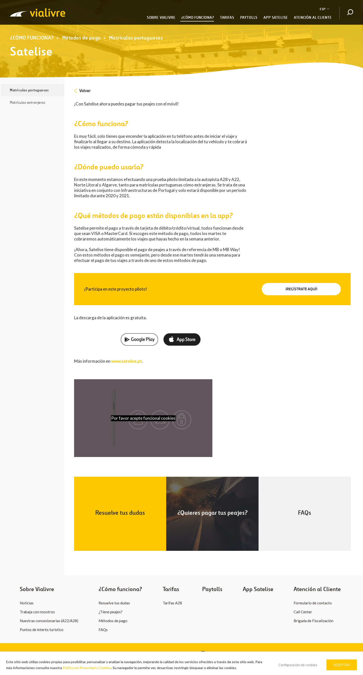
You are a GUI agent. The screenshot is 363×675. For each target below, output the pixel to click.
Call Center (303, 612)
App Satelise (275, 17)
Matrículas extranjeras (27, 102)
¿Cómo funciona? (197, 17)
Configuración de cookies (297, 665)
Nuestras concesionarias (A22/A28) (49, 620)
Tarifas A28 (172, 603)
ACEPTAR (342, 665)
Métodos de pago (81, 38)
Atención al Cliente (313, 17)
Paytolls (249, 17)
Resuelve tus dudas (114, 603)
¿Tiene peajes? (110, 612)
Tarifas (227, 17)
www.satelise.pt (126, 361)
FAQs (103, 629)
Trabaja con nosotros (37, 612)
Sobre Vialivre (161, 17)
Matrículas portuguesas (136, 38)
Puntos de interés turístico (41, 629)
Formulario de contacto (313, 603)
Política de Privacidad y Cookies (86, 668)
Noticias (27, 603)
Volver (85, 90)
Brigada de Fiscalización (313, 620)
